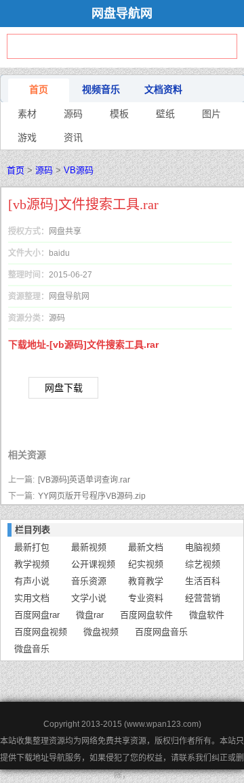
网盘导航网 (122, 13)
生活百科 (202, 581)
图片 (211, 113)
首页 (38, 89)
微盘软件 (206, 615)
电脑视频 (202, 547)
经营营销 (202, 598)
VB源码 (79, 170)
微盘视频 (101, 632)
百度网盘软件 (146, 615)
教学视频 (31, 564)
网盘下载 (64, 387)
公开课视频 (93, 564)
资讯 (73, 137)
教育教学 (145, 581)
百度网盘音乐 (161, 632)
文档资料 (163, 89)
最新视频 (88, 547)
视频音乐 (101, 89)
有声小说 (31, 581)
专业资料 (145, 598)
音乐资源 (88, 581)
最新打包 (31, 547)
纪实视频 (145, 564)
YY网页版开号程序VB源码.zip (92, 496)
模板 (119, 113)
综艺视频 (202, 564)
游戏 (27, 137)
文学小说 (88, 598)
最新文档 (145, 547)
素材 (27, 113)
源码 (73, 113)
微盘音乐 (31, 649)
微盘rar (90, 615)
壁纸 (165, 113)
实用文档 (31, 598)
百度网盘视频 (40, 632)
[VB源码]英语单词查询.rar (84, 480)
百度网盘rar (37, 615)
